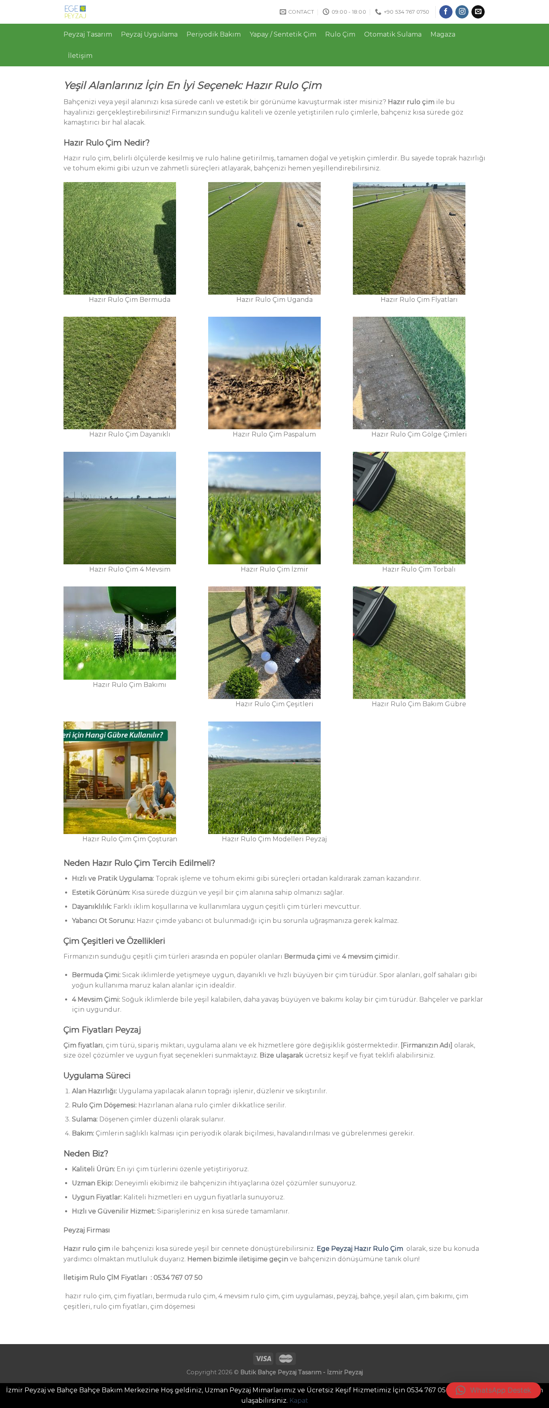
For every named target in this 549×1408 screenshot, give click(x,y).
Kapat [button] (298, 1400)
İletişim (80, 55)
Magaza (442, 34)
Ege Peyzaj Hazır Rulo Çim (360, 1248)
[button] (493, 1390)
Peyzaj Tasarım (88, 34)
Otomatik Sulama (393, 34)
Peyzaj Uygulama (149, 34)
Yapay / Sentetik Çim (283, 34)
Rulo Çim (340, 34)
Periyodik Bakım (213, 34)
